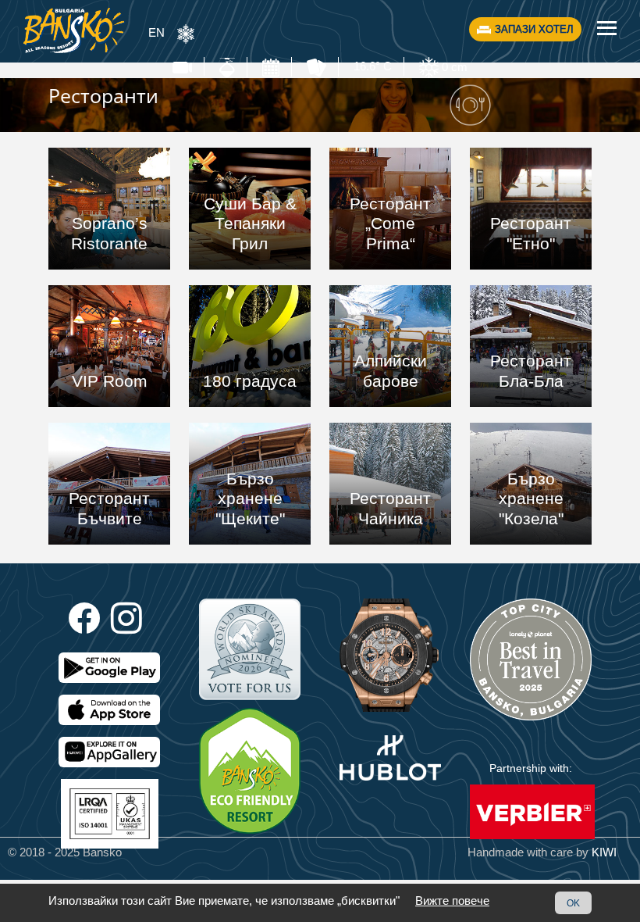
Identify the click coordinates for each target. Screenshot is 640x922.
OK (573, 903)
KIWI (604, 852)
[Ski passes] (316, 67)
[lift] (227, 67)
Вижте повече (452, 900)
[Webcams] (182, 66)
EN (156, 32)
